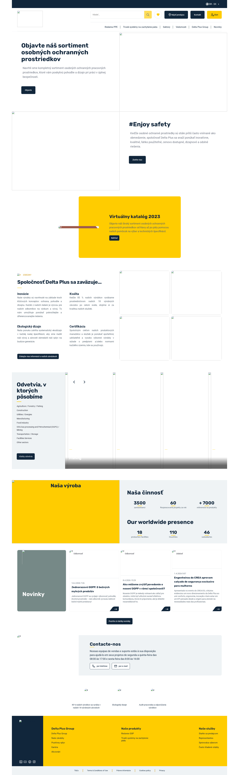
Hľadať (148, 15)
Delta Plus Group (200, 27)
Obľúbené (158, 15)
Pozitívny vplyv (58, 742)
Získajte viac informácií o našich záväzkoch (38, 356)
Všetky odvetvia (26, 456)
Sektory (166, 27)
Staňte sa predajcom (208, 733)
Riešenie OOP (127, 733)
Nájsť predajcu (178, 15)
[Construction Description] (137, 468)
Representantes (206, 738)
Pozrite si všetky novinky (119, 621)
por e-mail (123, 666)
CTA (114, 609)
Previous (74, 382)
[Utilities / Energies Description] (184, 468)
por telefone (102, 666)
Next (84, 382)
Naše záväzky (57, 738)
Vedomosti (181, 27)
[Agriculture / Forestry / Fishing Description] (89, 468)
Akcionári (55, 752)
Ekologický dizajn (119, 705)
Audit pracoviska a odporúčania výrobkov (152, 706)
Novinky (218, 27)
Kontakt (197, 15)
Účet (216, 15)
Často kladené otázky (209, 747)
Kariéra (54, 747)
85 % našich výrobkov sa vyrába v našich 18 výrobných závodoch (86, 706)
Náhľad (114, 238)
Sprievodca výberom (208, 742)
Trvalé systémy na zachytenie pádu (140, 27)
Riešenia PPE (111, 27)
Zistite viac (137, 160)
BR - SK (213, 4)
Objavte (28, 90)
